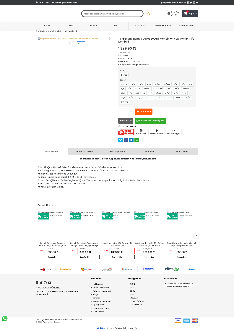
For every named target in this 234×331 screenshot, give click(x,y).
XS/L (149, 84)
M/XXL (186, 88)
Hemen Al (127, 120)
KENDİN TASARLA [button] (187, 25)
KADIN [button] (47, 25)
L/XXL (158, 93)
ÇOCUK (133, 291)
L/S (130, 93)
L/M (137, 93)
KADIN (132, 284)
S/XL (130, 88)
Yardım (175, 2)
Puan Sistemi (98, 311)
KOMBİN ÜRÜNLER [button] (163, 25)
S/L (122, 88)
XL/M (183, 93)
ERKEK (132, 287)
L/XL (150, 93)
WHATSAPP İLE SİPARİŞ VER (151, 120)
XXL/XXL (125, 102)
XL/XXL (140, 97)
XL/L (123, 97)
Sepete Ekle (145, 111)
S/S (183, 84)
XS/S (132, 84)
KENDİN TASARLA (137, 304)
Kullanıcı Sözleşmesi (102, 291)
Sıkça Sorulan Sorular (102, 301)
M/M (162, 88)
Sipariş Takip (165, 2)
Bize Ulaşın (170, 278)
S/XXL (138, 88)
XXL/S (160, 97)
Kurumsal (96, 278)
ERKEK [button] (70, 25)
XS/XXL (167, 84)
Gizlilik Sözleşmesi (101, 287)
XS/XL (157, 84)
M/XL (177, 88)
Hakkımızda (98, 284)
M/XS (146, 88)
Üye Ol (174, 15)
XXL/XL (187, 97)
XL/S (176, 93)
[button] (43, 38)
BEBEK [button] (117, 25)
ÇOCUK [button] (93, 25)
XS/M (140, 84)
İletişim (182, 2)
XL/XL (131, 97)
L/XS (123, 93)
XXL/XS (150, 97)
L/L (143, 93)
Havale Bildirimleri (101, 308)
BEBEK (132, 294)
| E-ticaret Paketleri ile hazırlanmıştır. (117, 328)
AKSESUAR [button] (140, 25)
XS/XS (124, 84)
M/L (169, 88)
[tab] (52, 151)
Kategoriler (134, 278)
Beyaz (124, 75)
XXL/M (169, 97)
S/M (190, 84)
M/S (155, 88)
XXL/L (178, 97)
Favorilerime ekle (128, 126)
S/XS (176, 84)
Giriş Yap (175, 12)
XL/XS (167, 93)
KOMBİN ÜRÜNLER (137, 301)
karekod (96, 298)
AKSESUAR (134, 298)
